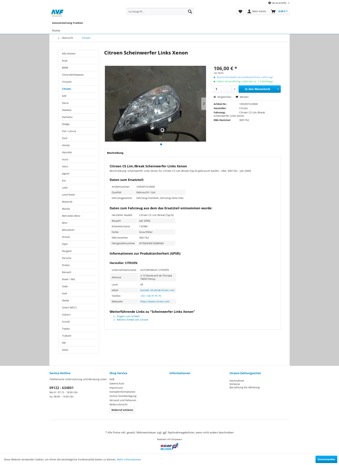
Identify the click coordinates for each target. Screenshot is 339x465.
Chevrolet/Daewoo (73, 74)
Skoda (65, 300)
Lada (65, 187)
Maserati (67, 201)
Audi (64, 60)
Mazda (66, 208)
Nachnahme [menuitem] (237, 380)
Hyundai (67, 152)
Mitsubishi (68, 230)
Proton (66, 265)
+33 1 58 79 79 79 (150, 295)
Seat (64, 293)
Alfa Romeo (68, 53)
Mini (64, 222)
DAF (64, 96)
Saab (65, 286)
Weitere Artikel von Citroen (132, 319)
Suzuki (66, 321)
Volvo (65, 349)
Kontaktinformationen (122, 391)
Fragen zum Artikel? (128, 316)
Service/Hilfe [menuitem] (279, 3)
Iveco (65, 166)
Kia (64, 180)
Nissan (66, 237)
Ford (64, 138)
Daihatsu (67, 117)
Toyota (66, 328)
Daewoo (66, 110)
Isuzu (65, 159)
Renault (66, 272)
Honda (66, 145)
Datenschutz (116, 383)
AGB (111, 379)
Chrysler (67, 81)
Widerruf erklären (122, 410)
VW (64, 342)
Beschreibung (115, 152)
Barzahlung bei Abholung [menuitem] (245, 387)
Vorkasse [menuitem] (235, 384)
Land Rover (68, 194)
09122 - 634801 (61, 387)
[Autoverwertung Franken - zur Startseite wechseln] (57, 12)
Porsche (66, 258)
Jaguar (66, 173)
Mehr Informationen (129, 459)
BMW (65, 67)
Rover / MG (68, 279)
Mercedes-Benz (71, 215)
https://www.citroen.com (155, 301)
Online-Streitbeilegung (122, 396)
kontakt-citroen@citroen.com (157, 290)
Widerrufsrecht (118, 404)
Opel (65, 244)
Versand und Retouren (122, 400)
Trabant (66, 335)
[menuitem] (160, 11)
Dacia (65, 103)
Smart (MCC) (69, 307)
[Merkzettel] (240, 11)
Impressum (116, 387)
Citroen (66, 88)
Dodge (66, 124)
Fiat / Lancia (69, 131)
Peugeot (67, 251)
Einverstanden (326, 459)
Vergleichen (224, 97)
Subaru (66, 314)
